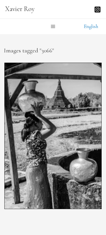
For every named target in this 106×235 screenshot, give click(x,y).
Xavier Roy (20, 9)
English (91, 26)
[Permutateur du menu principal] (53, 26)
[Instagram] (97, 9)
